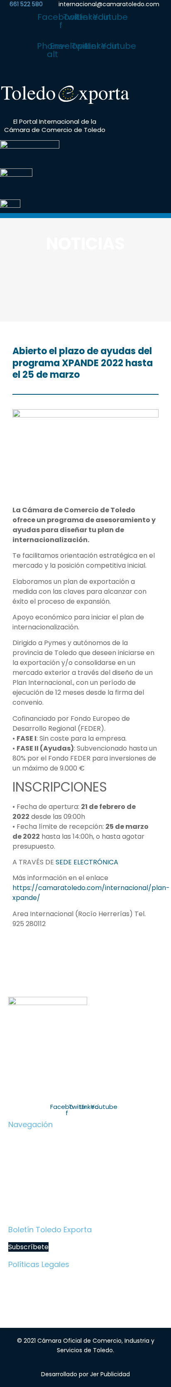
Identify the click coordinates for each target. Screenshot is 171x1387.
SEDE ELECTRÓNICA (86, 862)
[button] (86, 73)
